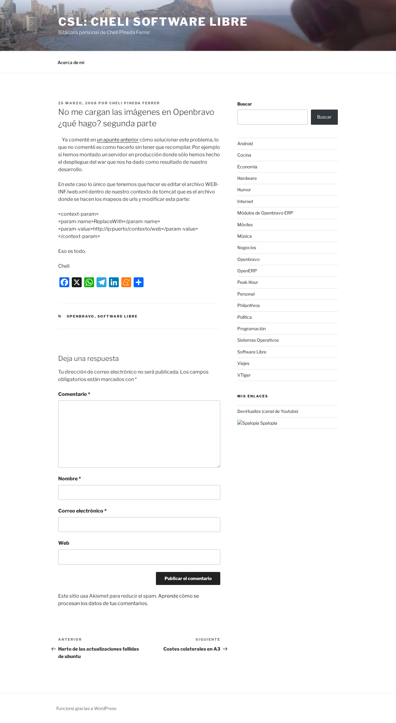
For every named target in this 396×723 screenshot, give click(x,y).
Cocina (244, 155)
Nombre (69, 479)
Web (63, 543)
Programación (251, 328)
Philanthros (248, 305)
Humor (244, 189)
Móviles (245, 224)
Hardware (247, 178)
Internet (245, 201)
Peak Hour (247, 282)
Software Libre (117, 316)
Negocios (246, 247)
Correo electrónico (82, 511)
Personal (246, 294)
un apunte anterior (118, 140)
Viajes (243, 363)
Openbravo (81, 316)
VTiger (244, 375)
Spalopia (268, 423)
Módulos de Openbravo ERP (265, 212)
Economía (247, 166)
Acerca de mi (71, 62)
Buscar (244, 103)
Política (244, 317)
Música (244, 236)
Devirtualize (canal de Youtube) (267, 411)
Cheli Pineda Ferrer (134, 103)
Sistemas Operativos (258, 340)
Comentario (74, 394)
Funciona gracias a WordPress (86, 708)
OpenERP (247, 270)
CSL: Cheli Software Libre (153, 21)
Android (245, 143)
